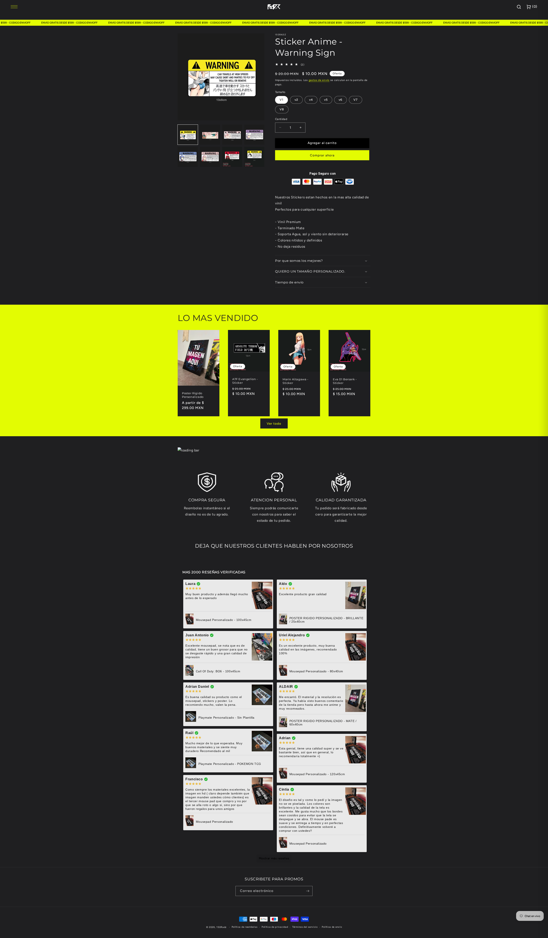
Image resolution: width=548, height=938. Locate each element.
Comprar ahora (322, 155)
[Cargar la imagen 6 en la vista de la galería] (210, 157)
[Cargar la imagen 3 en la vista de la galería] (232, 135)
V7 (355, 100)
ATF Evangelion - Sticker (245, 380)
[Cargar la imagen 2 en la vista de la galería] (210, 135)
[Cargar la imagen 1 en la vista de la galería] (188, 135)
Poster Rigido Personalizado (193, 395)
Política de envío (332, 927)
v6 (340, 100)
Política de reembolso (245, 927)
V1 (281, 100)
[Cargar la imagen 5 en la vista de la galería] (188, 157)
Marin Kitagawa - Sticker (295, 381)
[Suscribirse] (307, 891)
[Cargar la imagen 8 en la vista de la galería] (254, 157)
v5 (326, 100)
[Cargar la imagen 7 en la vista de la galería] (232, 157)
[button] (322, 260)
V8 (282, 109)
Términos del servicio (305, 927)
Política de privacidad (275, 927)
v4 (311, 100)
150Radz (221, 927)
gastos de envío (319, 80)
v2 (296, 100)
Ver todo (274, 424)
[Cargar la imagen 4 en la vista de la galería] (254, 135)
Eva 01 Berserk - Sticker (345, 381)
